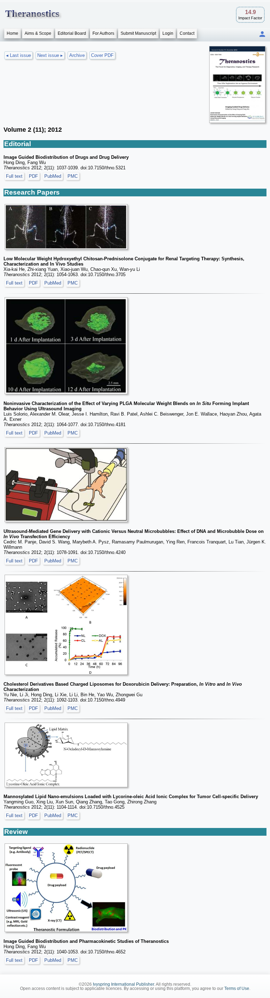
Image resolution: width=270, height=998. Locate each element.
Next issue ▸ (50, 55)
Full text (14, 176)
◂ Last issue (18, 55)
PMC (73, 176)
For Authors (103, 33)
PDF (33, 176)
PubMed (52, 176)
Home (12, 33)
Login (167, 33)
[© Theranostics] (66, 226)
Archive (77, 55)
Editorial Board (72, 33)
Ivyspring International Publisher (123, 984)
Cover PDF (102, 55)
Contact (187, 33)
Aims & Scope (38, 33)
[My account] (262, 34)
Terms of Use (236, 988)
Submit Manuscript (138, 33)
